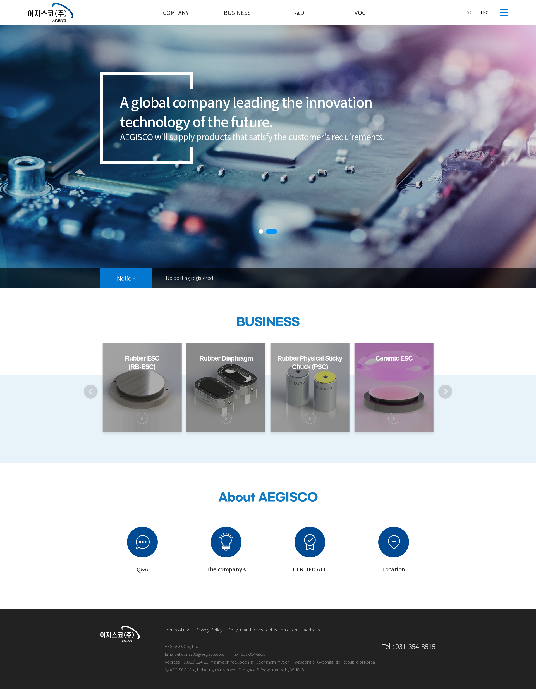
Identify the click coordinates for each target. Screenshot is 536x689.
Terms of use (177, 629)
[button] (264, 232)
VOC (360, 12)
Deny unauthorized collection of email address (274, 629)
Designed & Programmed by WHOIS (271, 670)
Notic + (126, 277)
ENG (485, 12)
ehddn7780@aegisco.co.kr (201, 654)
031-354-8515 (415, 646)
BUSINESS (237, 12)
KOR (469, 12)
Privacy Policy (208, 629)
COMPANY (176, 12)
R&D (298, 12)
